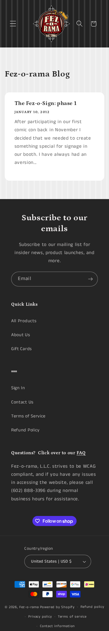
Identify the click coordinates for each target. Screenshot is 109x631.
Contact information (57, 626)
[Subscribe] (90, 279)
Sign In (18, 388)
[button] (13, 24)
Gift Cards (21, 349)
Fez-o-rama (29, 606)
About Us (20, 335)
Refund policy (92, 606)
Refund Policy (25, 430)
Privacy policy (40, 616)
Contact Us (22, 402)
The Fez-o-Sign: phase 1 (46, 103)
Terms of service (72, 616)
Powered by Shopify (57, 606)
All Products (23, 321)
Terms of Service (28, 416)
